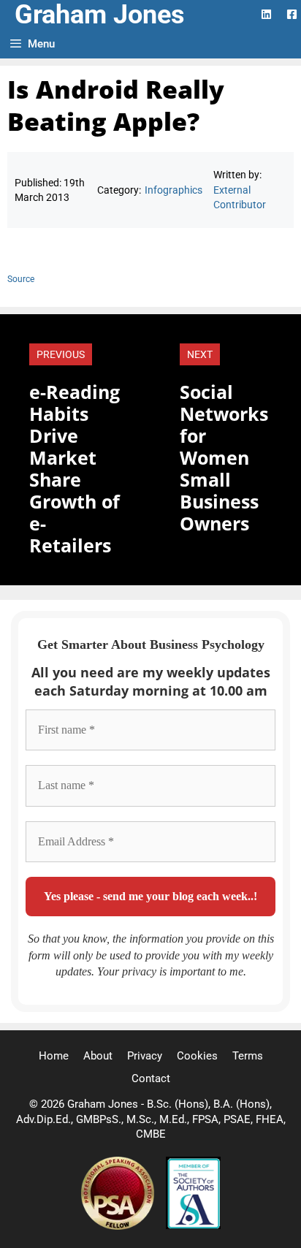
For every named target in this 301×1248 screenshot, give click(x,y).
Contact (151, 1078)
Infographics (173, 190)
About (98, 1055)
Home (54, 1055)
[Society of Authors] (193, 1226)
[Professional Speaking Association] (119, 1226)
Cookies (197, 1055)
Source (20, 279)
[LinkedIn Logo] (266, 14)
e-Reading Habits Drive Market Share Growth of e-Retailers (74, 468)
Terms (247, 1055)
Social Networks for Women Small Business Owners (224, 457)
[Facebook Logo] (292, 14)
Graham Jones (100, 14)
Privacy (144, 1055)
